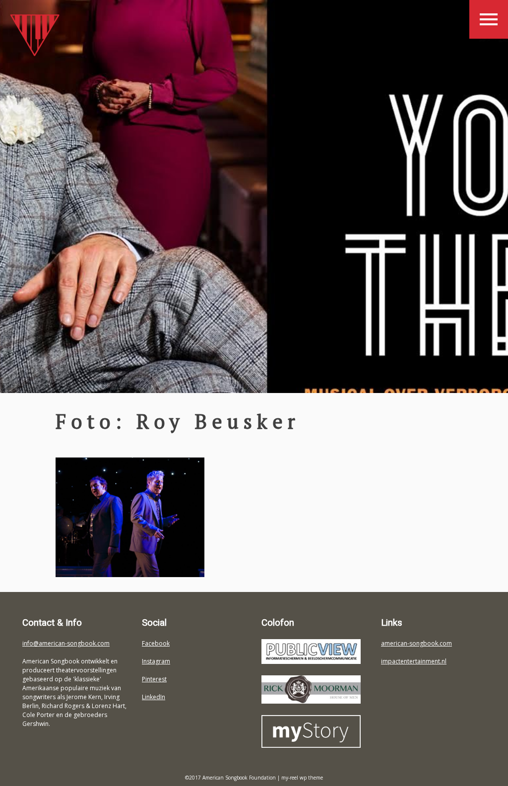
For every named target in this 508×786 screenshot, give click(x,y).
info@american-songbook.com (66, 643)
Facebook (156, 643)
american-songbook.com (416, 643)
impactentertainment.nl (413, 661)
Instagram (156, 661)
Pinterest (154, 679)
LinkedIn (153, 697)
